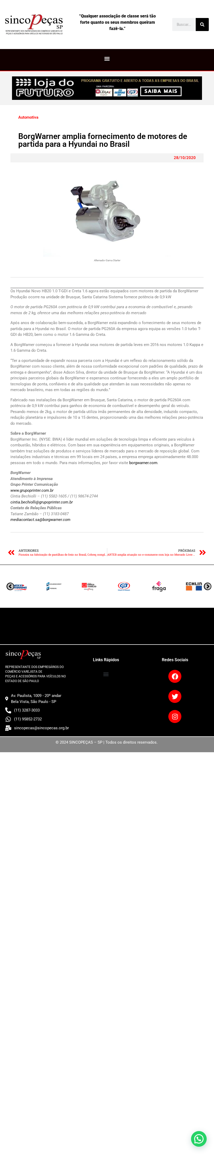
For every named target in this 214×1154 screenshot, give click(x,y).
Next (10, 586)
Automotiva (28, 117)
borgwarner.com (143, 462)
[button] (107, 58)
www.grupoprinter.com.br (32, 490)
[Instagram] (174, 716)
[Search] (202, 24)
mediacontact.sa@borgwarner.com (40, 519)
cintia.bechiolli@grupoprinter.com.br (41, 502)
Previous (207, 586)
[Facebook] (174, 676)
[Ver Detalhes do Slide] (107, 88)
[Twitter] (174, 696)
